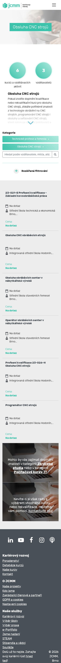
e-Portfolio (9, 630)
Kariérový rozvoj (13, 616)
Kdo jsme (8, 591)
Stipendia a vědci (14, 643)
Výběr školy (10, 621)
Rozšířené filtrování (34, 171)
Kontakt (7, 574)
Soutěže (8, 647)
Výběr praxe (10, 625)
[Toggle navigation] (54, 5)
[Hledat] (55, 154)
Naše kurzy (9, 569)
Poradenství (10, 561)
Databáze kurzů (13, 565)
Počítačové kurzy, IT (30, 472)
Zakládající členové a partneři (22, 595)
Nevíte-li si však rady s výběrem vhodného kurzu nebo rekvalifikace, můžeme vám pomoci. (30, 505)
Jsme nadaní (11, 634)
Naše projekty (11, 586)
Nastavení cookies (14, 604)
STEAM (7, 638)
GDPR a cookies (12, 600)
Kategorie (8, 132)
